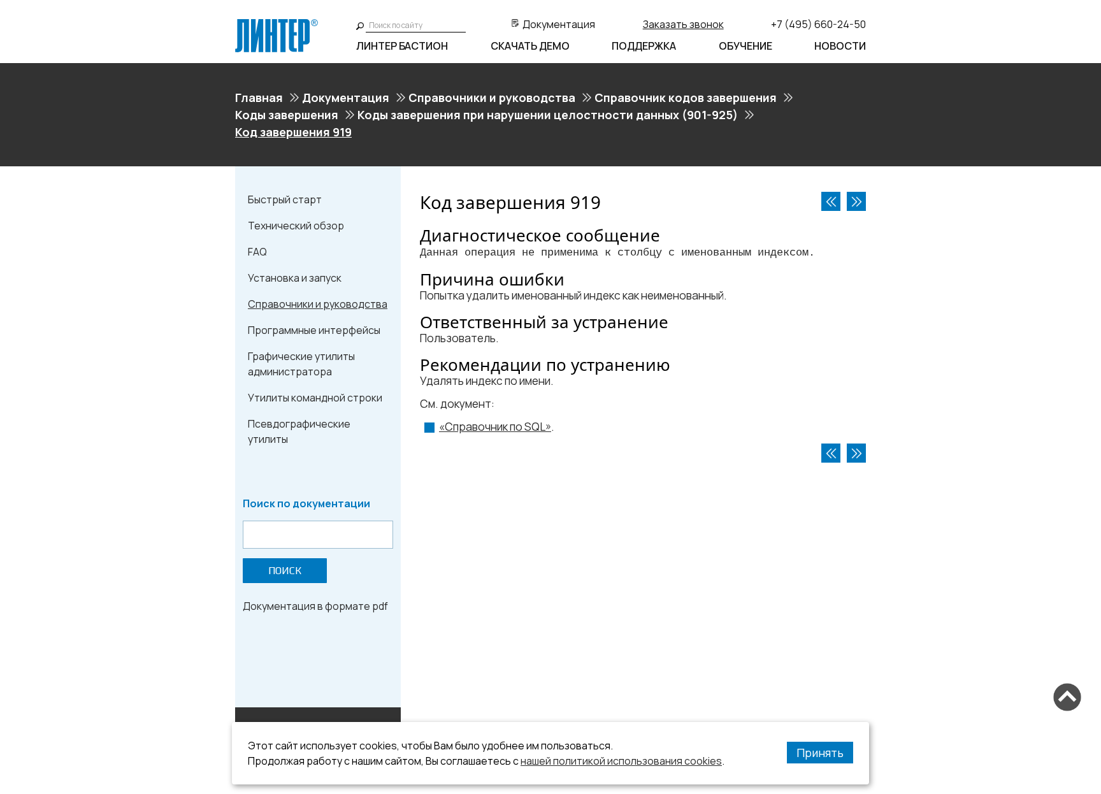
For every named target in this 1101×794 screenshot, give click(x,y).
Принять (820, 752)
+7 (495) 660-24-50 (818, 24)
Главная (259, 97)
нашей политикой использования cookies (621, 761)
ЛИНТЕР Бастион (402, 46)
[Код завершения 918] (830, 201)
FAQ (257, 252)
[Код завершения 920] (856, 201)
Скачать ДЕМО (530, 46)
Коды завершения (286, 114)
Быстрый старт (285, 199)
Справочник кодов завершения (685, 97)
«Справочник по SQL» (495, 426)
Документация (558, 24)
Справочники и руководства (491, 97)
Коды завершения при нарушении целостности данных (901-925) (547, 114)
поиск (284, 571)
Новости (840, 46)
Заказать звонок (683, 24)
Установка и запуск (295, 278)
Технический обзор (296, 226)
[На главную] (276, 24)
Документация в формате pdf (315, 606)
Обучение (745, 46)
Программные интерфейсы (314, 330)
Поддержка (644, 46)
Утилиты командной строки (315, 398)
